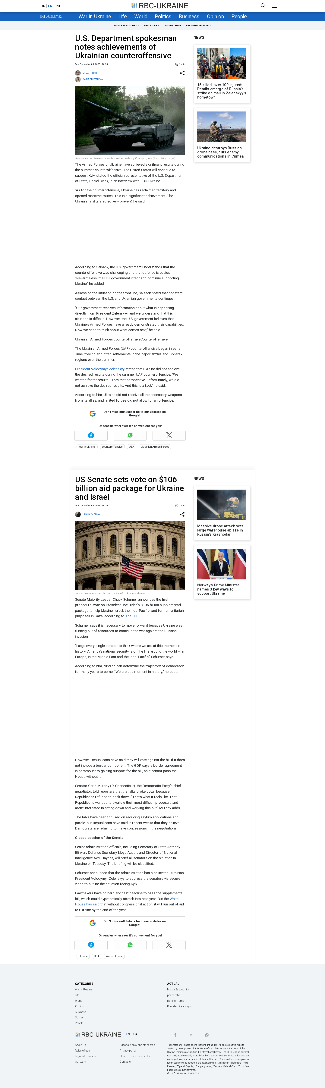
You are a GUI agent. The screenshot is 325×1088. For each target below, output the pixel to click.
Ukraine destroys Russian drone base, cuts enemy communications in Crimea (220, 152)
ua (43, 6)
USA (131, 446)
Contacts (125, 1061)
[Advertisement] (129, 234)
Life (122, 17)
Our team (80, 1061)
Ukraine (83, 956)
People (239, 17)
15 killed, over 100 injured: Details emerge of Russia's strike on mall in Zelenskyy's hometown (221, 91)
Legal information (85, 1056)
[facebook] (175, 1035)
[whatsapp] (207, 1035)
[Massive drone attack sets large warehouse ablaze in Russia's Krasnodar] (221, 505)
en (50, 6)
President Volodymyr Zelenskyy (100, 369)
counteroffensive (112, 446)
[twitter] (191, 1035)
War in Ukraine (94, 17)
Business (189, 17)
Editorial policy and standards (137, 1044)
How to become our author (136, 1056)
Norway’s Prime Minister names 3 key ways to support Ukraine (218, 589)
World (140, 17)
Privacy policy (128, 1050)
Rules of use (82, 1050)
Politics (163, 17)
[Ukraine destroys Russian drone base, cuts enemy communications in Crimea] (221, 127)
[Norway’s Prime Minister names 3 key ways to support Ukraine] (221, 564)
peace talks (151, 25)
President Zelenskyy (198, 25)
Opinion (215, 17)
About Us (80, 1044)
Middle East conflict (126, 25)
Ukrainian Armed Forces (155, 446)
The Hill (131, 616)
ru (58, 6)
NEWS (199, 37)
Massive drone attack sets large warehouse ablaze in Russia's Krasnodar (220, 530)
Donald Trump (172, 25)
